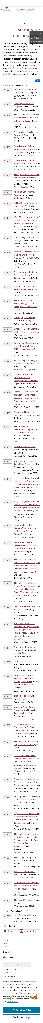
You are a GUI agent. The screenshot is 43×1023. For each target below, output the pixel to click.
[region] (21, 1000)
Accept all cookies (21, 1009)
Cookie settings (21, 1017)
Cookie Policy (13, 1001)
